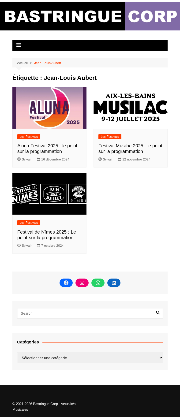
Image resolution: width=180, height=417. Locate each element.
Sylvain (27, 159)
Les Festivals (29, 136)
